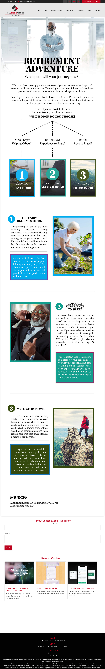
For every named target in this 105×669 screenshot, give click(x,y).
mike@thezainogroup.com (27, 1)
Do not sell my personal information (54, 661)
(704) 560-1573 (11, 1)
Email (55, 524)
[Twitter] (65, 1)
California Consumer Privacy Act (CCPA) (56, 659)
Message (7, 533)
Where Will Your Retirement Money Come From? (18, 589)
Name (6, 524)
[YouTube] (74, 1)
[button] (37, 10)
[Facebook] (78, 1)
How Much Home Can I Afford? (82, 588)
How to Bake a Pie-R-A (47, 588)
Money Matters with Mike (91, 1)
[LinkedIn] (69, 1)
